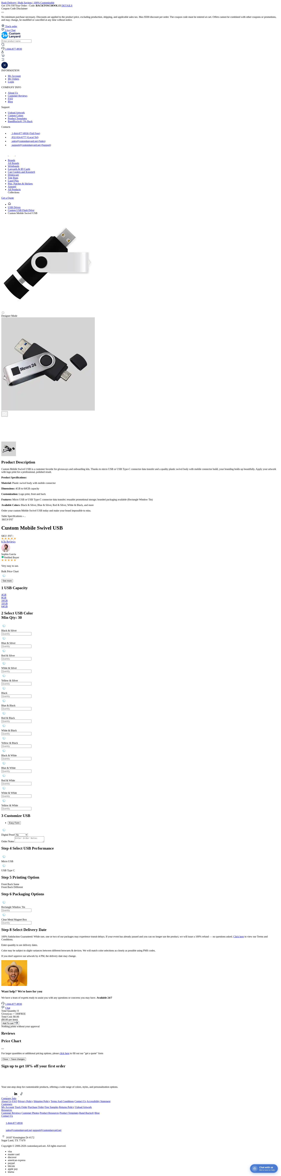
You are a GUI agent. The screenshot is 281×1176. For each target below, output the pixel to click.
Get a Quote (7, 198)
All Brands (13, 163)
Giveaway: (13, 1013)
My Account (14, 76)
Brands (11, 160)
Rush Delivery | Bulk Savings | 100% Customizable (27, 2)
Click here (238, 936)
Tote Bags (13, 177)
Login (11, 81)
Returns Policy (66, 1107)
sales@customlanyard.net (19, 1130)
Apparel (12, 186)
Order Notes (7, 841)
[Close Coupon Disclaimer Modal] (2, 12)
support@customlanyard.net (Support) (31, 145)
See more (7, 581)
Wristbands (13, 166)
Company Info (8, 1098)
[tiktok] (19, 154)
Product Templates (17, 118)
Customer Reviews (17, 95)
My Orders (13, 79)
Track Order (21, 1107)
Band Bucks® (86, 1113)
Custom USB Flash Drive (21, 210)
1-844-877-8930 (13, 1004)
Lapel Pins (13, 180)
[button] (140, 60)
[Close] (2, 1048)
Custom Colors (15, 115)
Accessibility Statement (98, 1101)
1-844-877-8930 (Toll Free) (25, 133)
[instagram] (12, 154)
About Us (13, 92)
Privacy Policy (25, 1101)
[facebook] (4, 154)
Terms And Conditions (62, 1101)
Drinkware (13, 175)
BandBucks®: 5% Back (20, 121)
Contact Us (80, 1101)
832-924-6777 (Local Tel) (24, 137)
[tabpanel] (140, 716)
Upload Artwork (16, 112)
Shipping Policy (41, 1101)
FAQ (10, 98)
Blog (10, 101)
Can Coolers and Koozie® (21, 172)
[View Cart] (3, 56)
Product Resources (49, 1113)
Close (5, 1059)
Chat (7, 1008)
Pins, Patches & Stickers (20, 183)
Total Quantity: (10, 1010)
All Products (14, 189)
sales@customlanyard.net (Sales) (28, 141)
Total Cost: (10, 1016)
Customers (6, 1104)
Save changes (18, 1059)
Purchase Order (36, 1107)
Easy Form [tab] (14, 823)
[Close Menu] (4, 67)
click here (64, 1053)
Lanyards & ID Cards (19, 169)
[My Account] (2, 52)
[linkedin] (16, 1095)
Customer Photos (30, 1113)
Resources (6, 1110)
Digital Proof (8, 834)
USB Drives (14, 207)
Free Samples (51, 1107)
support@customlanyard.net (47, 1130)
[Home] (9, 204)
